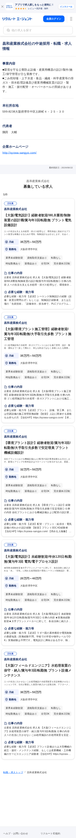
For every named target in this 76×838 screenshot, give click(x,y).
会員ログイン (53, 18)
